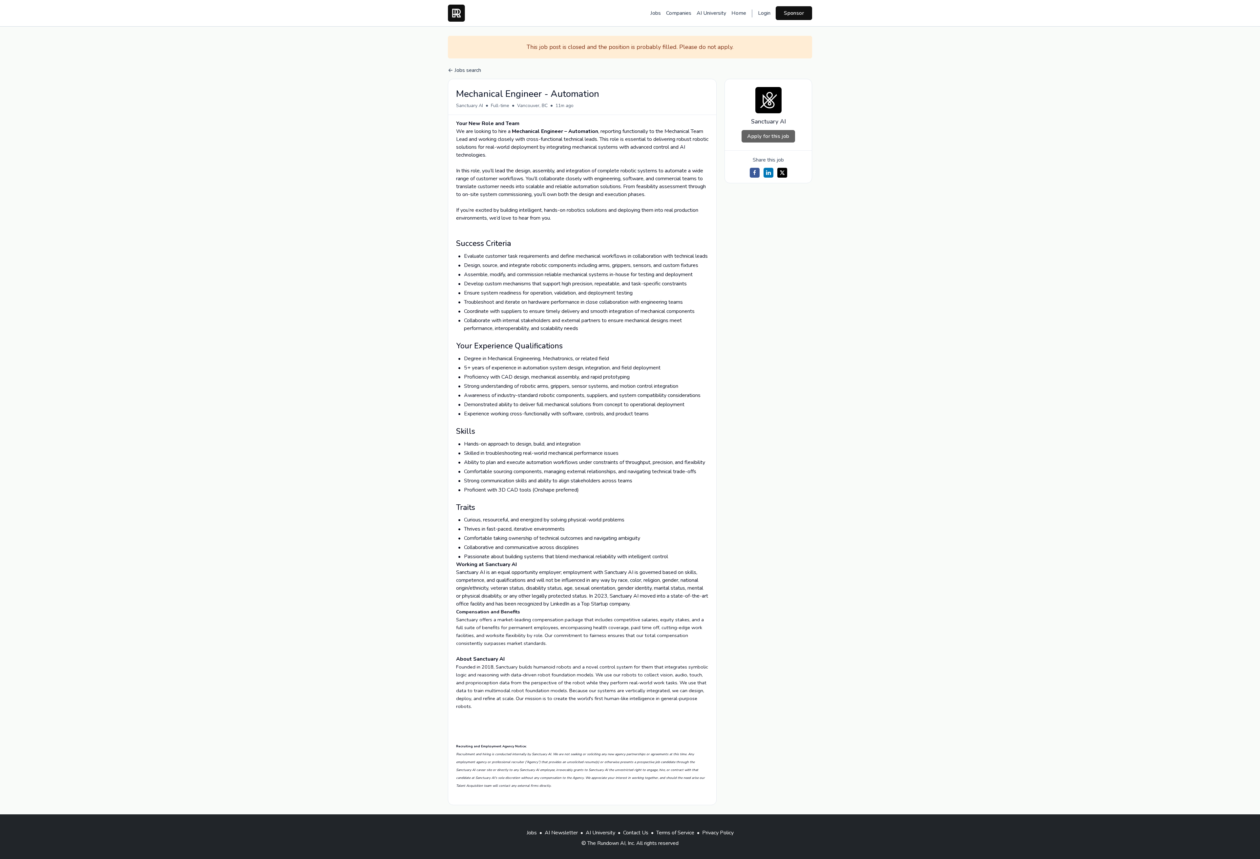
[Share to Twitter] (782, 173)
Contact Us (635, 832)
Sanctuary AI (469, 105)
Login (764, 13)
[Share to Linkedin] (768, 173)
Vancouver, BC (532, 105)
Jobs (655, 13)
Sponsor (794, 13)
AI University (711, 13)
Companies (678, 13)
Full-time (500, 105)
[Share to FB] (755, 173)
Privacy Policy (718, 832)
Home (738, 13)
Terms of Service (675, 832)
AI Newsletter (561, 832)
